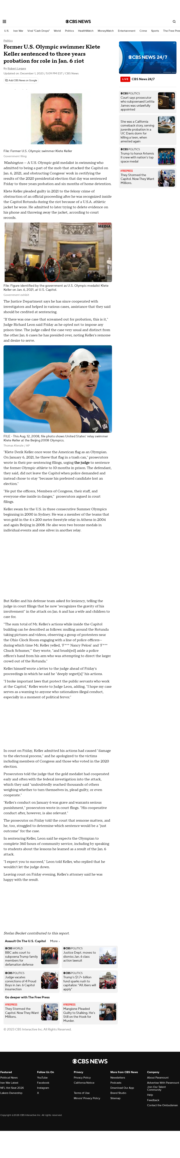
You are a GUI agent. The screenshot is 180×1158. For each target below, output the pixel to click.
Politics (69, 31)
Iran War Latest (9, 1082)
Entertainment (126, 31)
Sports (155, 31)
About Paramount (158, 1077)
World (57, 31)
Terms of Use (82, 1093)
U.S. (6, 31)
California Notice (84, 1082)
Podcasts (115, 1082)
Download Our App (122, 1087)
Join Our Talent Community (156, 1088)
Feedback (153, 1100)
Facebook (43, 1082)
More (54, 941)
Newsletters (117, 1077)
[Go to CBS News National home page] (78, 21)
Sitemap (115, 1098)
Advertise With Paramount (163, 1082)
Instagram (43, 1087)
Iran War (18, 31)
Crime (143, 31)
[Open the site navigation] (28, 21)
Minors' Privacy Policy (87, 1098)
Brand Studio (118, 1093)
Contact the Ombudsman (162, 1105)
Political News (9, 1077)
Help (150, 1095)
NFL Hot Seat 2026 (12, 1087)
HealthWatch (86, 31)
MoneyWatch (106, 31)
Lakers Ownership (11, 1093)
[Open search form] (174, 21)
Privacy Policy (82, 1077)
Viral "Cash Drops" (38, 31)
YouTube (42, 1077)
